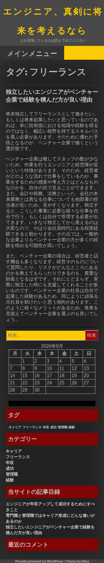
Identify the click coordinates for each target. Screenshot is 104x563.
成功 (53, 427)
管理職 (62, 427)
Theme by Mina (77, 561)
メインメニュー (32, 53)
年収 (46, 427)
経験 (71, 427)
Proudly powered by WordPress (39, 561)
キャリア (15, 427)
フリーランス (32, 427)
